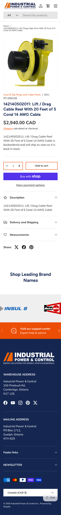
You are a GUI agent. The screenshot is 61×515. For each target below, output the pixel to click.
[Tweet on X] (16, 247)
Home (6, 26)
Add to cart (41, 165)
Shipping (8, 128)
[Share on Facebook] (24, 247)
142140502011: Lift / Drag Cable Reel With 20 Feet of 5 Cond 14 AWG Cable (29, 29)
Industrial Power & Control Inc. (25, 503)
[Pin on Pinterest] (31, 247)
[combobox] (30, 15)
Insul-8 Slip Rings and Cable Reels (22, 94)
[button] (48, 6)
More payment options (30, 185)
